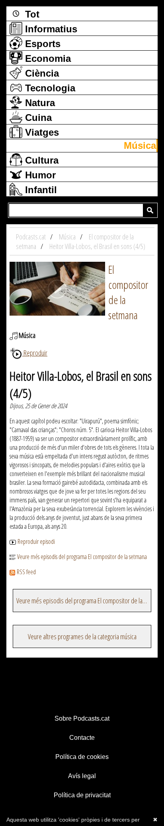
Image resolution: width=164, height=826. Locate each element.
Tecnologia (48, 88)
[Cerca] (150, 210)
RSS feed (26, 571)
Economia (46, 58)
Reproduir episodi (36, 541)
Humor (39, 175)
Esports (41, 43)
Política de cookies (82, 756)
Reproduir (34, 353)
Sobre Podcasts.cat (82, 718)
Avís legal (82, 776)
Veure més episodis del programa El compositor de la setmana (82, 556)
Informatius (49, 29)
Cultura (40, 160)
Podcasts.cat (31, 236)
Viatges (40, 132)
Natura (38, 102)
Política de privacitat (82, 795)
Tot (30, 14)
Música (140, 145)
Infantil (39, 189)
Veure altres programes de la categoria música (82, 636)
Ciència (40, 73)
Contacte (82, 737)
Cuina (37, 117)
